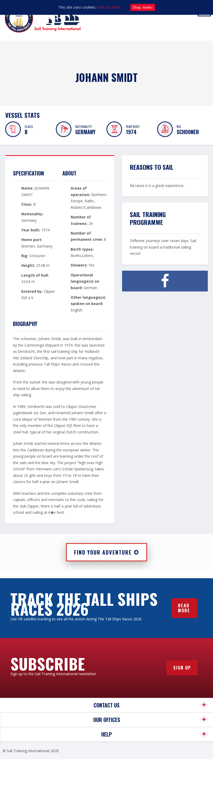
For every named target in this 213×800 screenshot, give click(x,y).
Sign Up (182, 668)
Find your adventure (103, 552)
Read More (184, 608)
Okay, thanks (143, 7)
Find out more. (109, 7)
